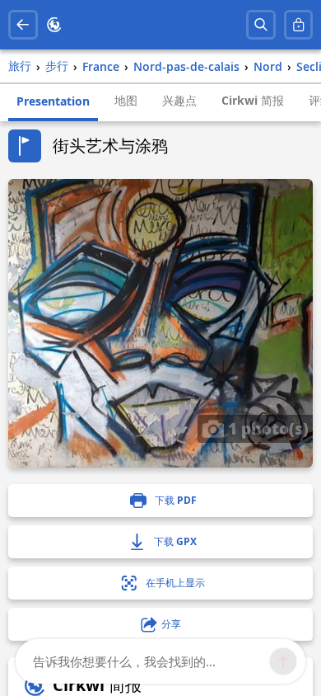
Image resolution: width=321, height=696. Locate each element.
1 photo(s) (266, 428)
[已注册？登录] (299, 25)
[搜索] (261, 25)
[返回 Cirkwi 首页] (54, 24)
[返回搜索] (23, 25)
